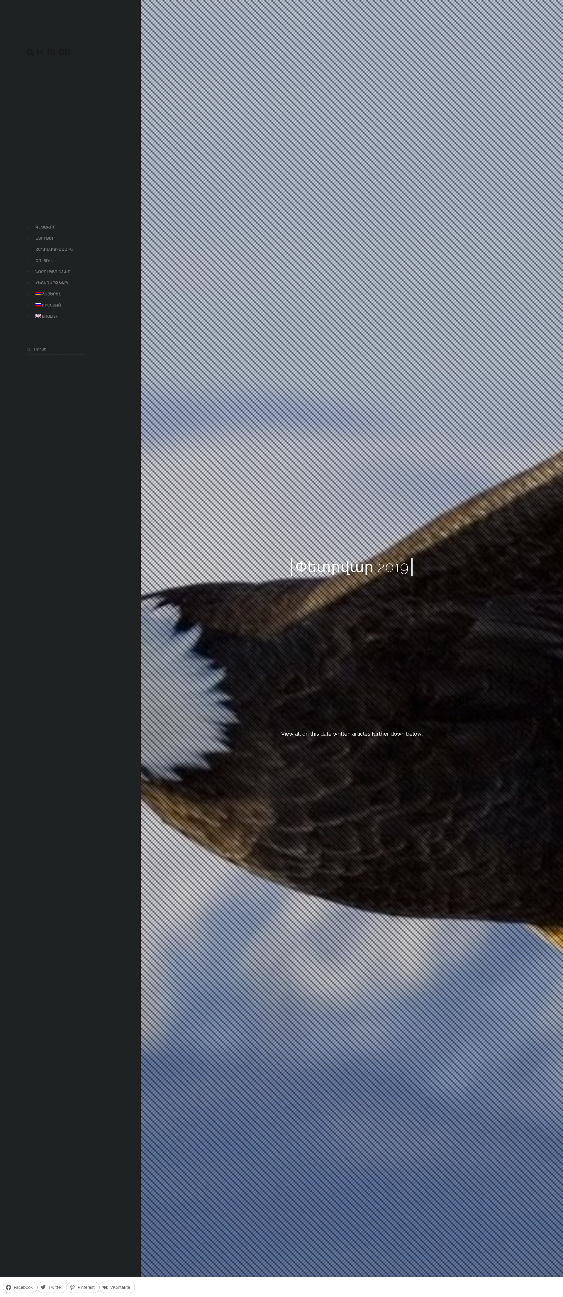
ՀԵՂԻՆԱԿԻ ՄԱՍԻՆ (54, 249)
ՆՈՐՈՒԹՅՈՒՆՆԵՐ (52, 272)
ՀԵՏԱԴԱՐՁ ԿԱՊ (51, 283)
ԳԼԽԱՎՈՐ (45, 227)
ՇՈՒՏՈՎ (43, 260)
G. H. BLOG (49, 52)
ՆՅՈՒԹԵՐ (45, 238)
